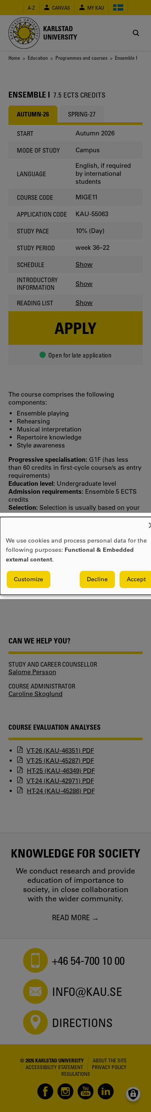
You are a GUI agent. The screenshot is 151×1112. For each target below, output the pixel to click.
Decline (97, 579)
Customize (28, 579)
